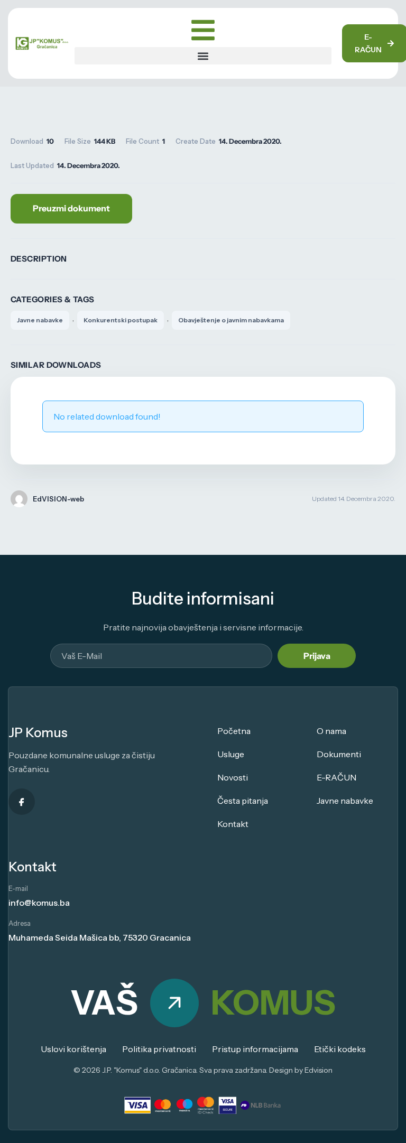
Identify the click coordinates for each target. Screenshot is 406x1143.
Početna (234, 731)
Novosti (232, 777)
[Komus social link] (21, 801)
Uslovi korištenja (73, 1049)
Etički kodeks (340, 1049)
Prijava (316, 656)
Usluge (230, 754)
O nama (331, 731)
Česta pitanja (242, 800)
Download (71, 209)
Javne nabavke (40, 320)
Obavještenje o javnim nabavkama (231, 320)
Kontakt (232, 824)
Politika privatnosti (159, 1049)
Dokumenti (339, 754)
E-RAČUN (336, 777)
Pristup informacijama (255, 1049)
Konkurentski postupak (121, 320)
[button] (203, 55)
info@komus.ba (39, 902)
